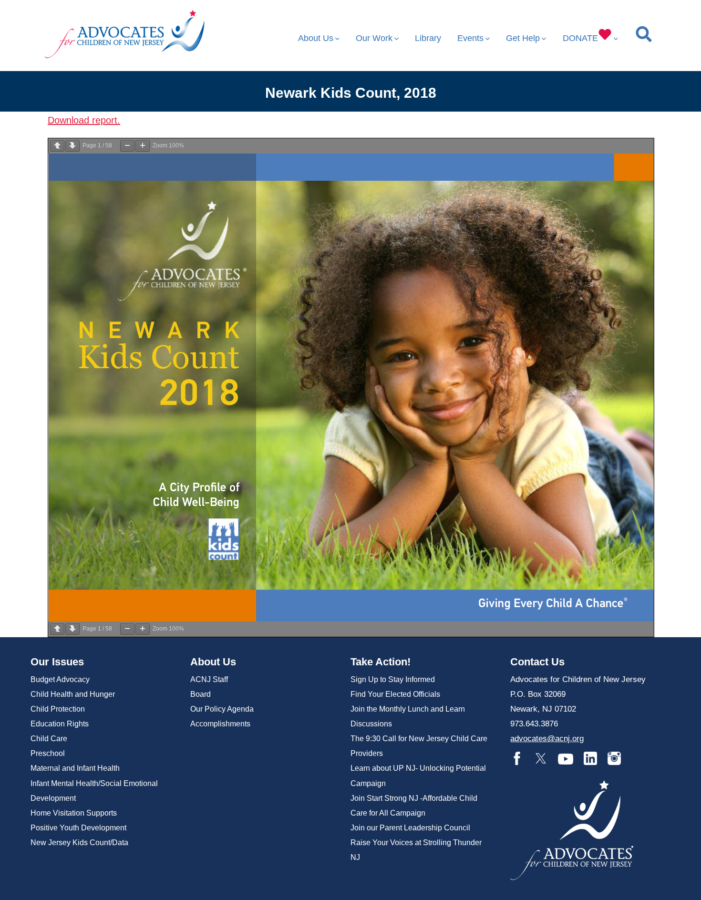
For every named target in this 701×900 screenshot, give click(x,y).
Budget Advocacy (60, 679)
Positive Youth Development (78, 828)
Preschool (48, 753)
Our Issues (57, 662)
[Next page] (72, 146)
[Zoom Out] (127, 146)
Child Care (49, 738)
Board (200, 694)
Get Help (523, 38)
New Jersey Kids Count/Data (79, 842)
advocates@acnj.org (547, 738)
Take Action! (380, 662)
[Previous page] (57, 146)
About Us (315, 38)
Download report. (84, 120)
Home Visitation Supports (74, 813)
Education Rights (60, 724)
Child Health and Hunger (73, 694)
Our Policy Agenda (222, 709)
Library (428, 38)
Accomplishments (220, 724)
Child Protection (58, 709)
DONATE (580, 38)
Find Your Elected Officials (395, 694)
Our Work (374, 38)
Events (470, 38)
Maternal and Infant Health (75, 768)
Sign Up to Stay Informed (392, 679)
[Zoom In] (142, 146)
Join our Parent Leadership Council (410, 828)
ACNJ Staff (209, 679)
